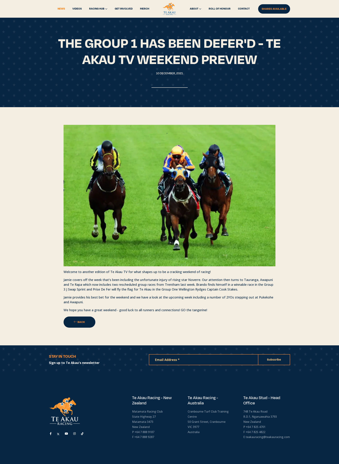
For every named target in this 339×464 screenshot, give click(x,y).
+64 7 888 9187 (144, 432)
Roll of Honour (220, 9)
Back (81, 322)
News (61, 9)
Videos (77, 9)
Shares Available (274, 9)
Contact (244, 9)
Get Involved (124, 9)
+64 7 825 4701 (256, 427)
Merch (144, 9)
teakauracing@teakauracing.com (268, 437)
